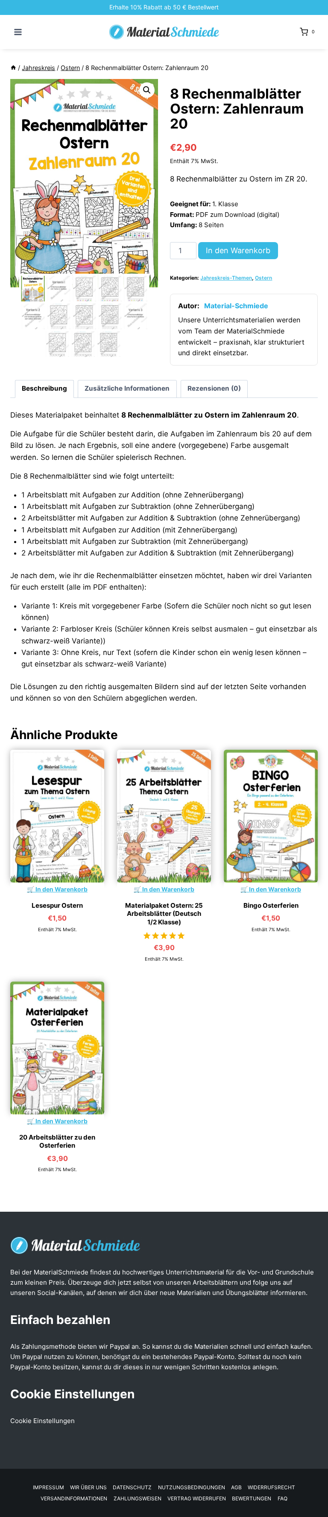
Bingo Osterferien (271, 905)
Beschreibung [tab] (44, 388)
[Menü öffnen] (18, 31)
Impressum (48, 1487)
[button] (147, 90)
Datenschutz (132, 1487)
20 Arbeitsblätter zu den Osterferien (57, 1141)
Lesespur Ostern (57, 905)
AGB (236, 1487)
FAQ (282, 1498)
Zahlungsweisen (137, 1498)
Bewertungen (251, 1498)
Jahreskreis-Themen (226, 278)
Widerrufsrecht (271, 1487)
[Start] (13, 67)
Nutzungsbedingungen (191, 1487)
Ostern (263, 278)
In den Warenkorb (238, 250)
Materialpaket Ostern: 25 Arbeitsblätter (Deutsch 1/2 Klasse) (164, 913)
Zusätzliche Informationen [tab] (127, 388)
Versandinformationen (74, 1498)
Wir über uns (88, 1487)
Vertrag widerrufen (196, 1498)
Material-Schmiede (236, 305)
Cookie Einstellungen (42, 1421)
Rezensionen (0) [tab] (214, 388)
